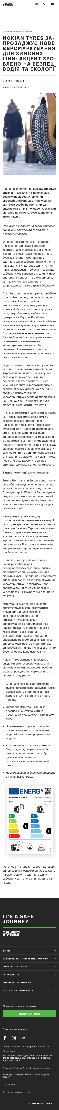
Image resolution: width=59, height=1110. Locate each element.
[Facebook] (4, 1038)
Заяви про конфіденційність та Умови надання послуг (26, 1075)
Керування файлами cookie (16, 1092)
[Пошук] (45, 4)
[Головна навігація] (52, 4)
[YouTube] (23, 1038)
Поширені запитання (17, 982)
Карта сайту (9, 1084)
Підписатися (29, 1013)
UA (37, 4)
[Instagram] (13, 1038)
